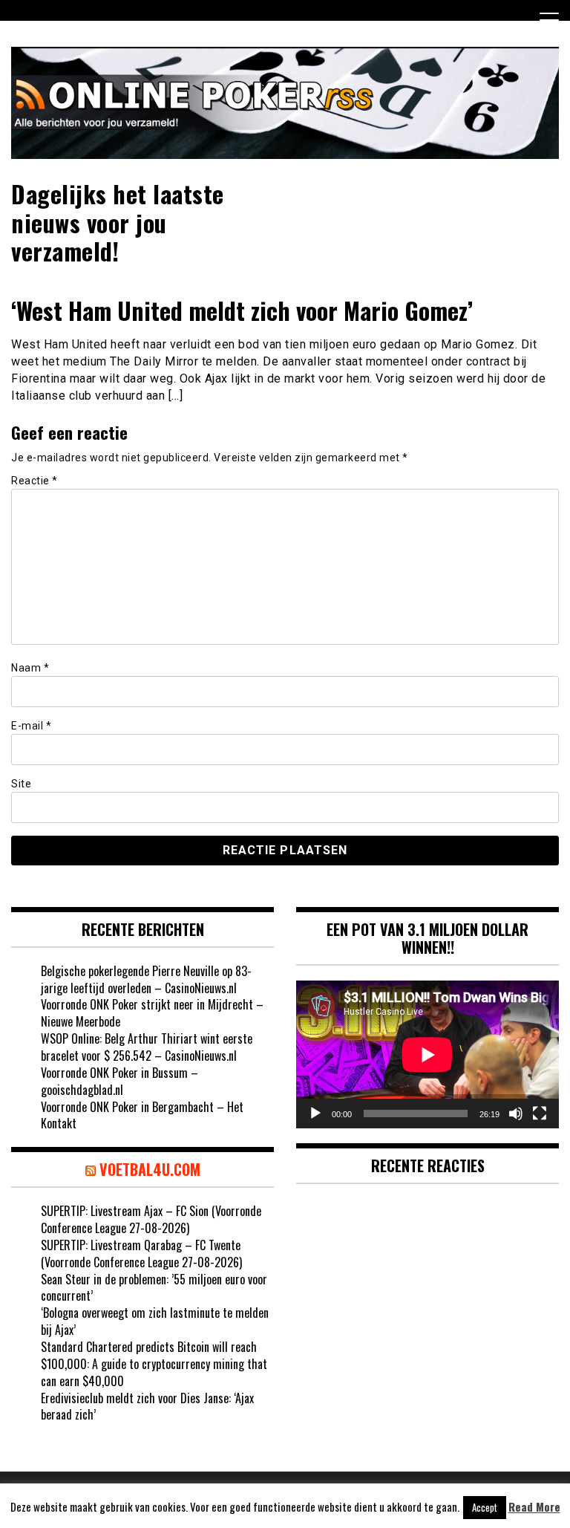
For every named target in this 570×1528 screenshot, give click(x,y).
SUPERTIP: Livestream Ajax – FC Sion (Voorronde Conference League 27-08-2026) (151, 1219)
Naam (30, 668)
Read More (534, 1507)
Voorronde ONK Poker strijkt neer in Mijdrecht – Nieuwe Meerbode (152, 1012)
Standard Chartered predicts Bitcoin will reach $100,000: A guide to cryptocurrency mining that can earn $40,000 (154, 1364)
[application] (427, 1054)
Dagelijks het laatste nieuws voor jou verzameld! (117, 222)
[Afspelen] (315, 1113)
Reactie (34, 481)
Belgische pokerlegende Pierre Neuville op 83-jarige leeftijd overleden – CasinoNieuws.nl (146, 979)
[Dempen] (515, 1113)
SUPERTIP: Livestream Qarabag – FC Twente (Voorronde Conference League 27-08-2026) (141, 1253)
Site (21, 784)
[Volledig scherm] (539, 1113)
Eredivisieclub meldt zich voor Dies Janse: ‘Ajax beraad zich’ (147, 1406)
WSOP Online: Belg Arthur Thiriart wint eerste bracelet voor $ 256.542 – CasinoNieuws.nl (146, 1047)
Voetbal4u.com (149, 1169)
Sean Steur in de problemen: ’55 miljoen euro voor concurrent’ (154, 1287)
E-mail (31, 726)
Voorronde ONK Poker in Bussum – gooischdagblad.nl (119, 1081)
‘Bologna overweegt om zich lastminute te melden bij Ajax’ (155, 1321)
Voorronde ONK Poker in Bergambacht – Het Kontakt (142, 1115)
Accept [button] (484, 1507)
